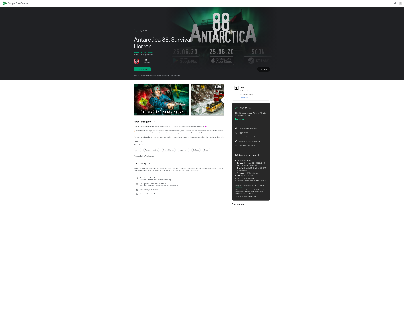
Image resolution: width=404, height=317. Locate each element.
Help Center (238, 187)
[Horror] (206, 150)
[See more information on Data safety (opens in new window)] (149, 163)
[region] (163, 61)
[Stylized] (196, 150)
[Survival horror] (168, 150)
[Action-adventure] (151, 150)
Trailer (263, 69)
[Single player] (183, 150)
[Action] (138, 150)
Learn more (143, 180)
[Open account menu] (400, 3)
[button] (161, 99)
